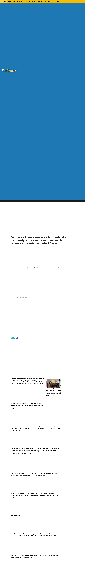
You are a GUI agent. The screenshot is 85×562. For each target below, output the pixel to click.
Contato (62, 1)
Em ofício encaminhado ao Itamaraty (20, 472)
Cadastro (9, 1)
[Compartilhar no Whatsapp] (12, 338)
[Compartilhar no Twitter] (14, 338)
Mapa (53, 1)
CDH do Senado (31, 1)
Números (38, 1)
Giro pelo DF (19, 1)
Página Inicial (3, 1)
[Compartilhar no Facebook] (17, 338)
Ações (14, 1)
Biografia (57, 1)
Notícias (25, 1)
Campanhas (43, 1)
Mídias (49, 1)
